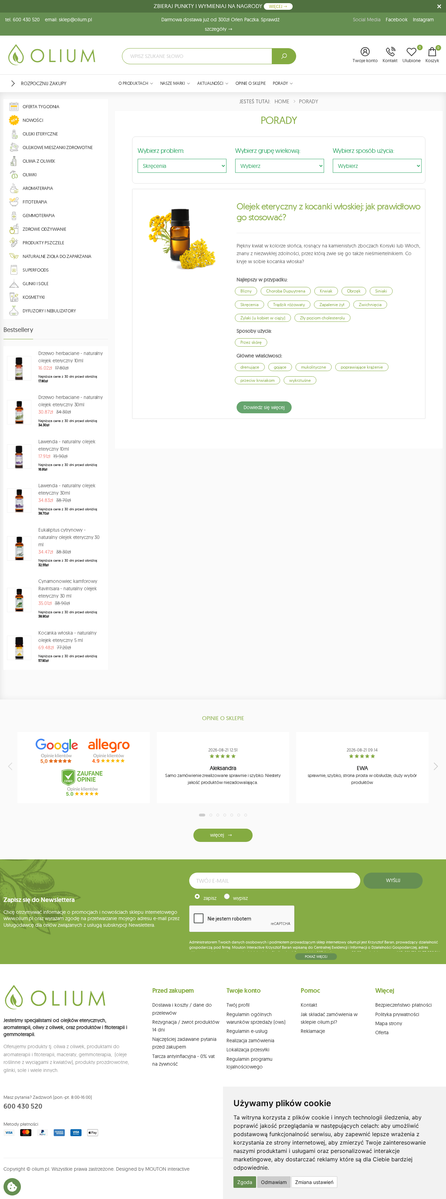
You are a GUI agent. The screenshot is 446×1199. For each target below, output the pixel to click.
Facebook (397, 19)
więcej (217, 835)
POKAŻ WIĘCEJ (316, 956)
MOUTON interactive (167, 1169)
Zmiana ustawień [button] (314, 1182)
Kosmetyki (34, 297)
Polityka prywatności (397, 1014)
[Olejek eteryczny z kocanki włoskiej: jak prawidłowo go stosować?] (178, 235)
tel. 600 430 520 (22, 19)
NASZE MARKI (172, 83)
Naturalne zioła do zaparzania (57, 256)
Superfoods (36, 270)
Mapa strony (388, 1023)
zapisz (209, 898)
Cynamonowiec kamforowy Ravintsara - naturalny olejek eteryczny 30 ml (67, 588)
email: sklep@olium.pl (68, 19)
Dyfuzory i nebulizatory (49, 310)
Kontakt (309, 1005)
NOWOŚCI (33, 120)
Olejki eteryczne (40, 133)
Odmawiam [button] (274, 1182)
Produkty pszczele (43, 242)
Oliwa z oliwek (39, 161)
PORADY (280, 83)
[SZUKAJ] (284, 56)
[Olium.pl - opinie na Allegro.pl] (110, 751)
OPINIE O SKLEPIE (251, 83)
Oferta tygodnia (41, 106)
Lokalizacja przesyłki (247, 1049)
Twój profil (237, 1005)
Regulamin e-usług (247, 1031)
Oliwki (30, 174)
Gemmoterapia (39, 215)
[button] (365, 55)
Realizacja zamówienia (250, 1040)
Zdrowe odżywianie (44, 229)
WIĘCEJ (276, 6)
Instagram (423, 19)
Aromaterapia (38, 188)
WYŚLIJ (393, 880)
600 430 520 (23, 1106)
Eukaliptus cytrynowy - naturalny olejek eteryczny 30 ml (69, 537)
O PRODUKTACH (133, 83)
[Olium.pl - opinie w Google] (57, 751)
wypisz (240, 898)
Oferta (382, 1032)
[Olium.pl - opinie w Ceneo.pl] (83, 782)
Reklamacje (313, 1031)
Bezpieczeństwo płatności (403, 1005)
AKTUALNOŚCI (210, 83)
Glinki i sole (35, 283)
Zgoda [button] (244, 1182)
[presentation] (10, 766)
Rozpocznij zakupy (43, 83)
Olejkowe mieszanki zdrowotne (57, 147)
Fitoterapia (35, 202)
